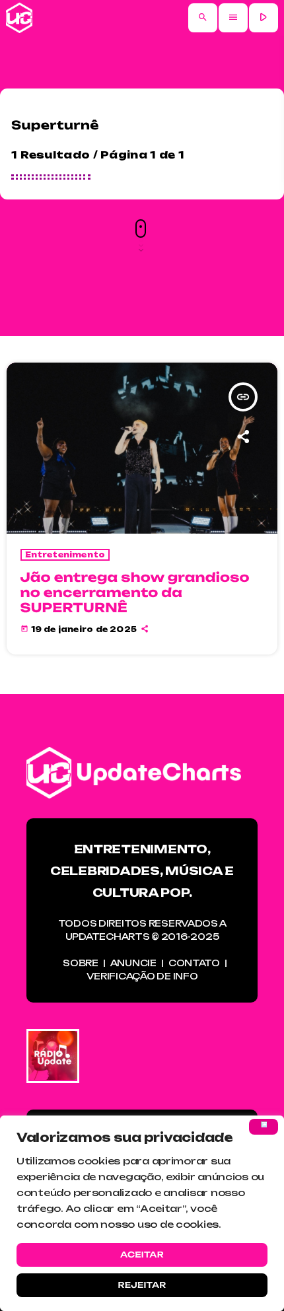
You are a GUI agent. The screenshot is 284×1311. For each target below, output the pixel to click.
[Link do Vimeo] (19, 18)
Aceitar (142, 1254)
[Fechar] (263, 1127)
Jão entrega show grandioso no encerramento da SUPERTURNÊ (135, 592)
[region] (142, 1213)
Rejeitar (142, 1285)
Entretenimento (65, 554)
